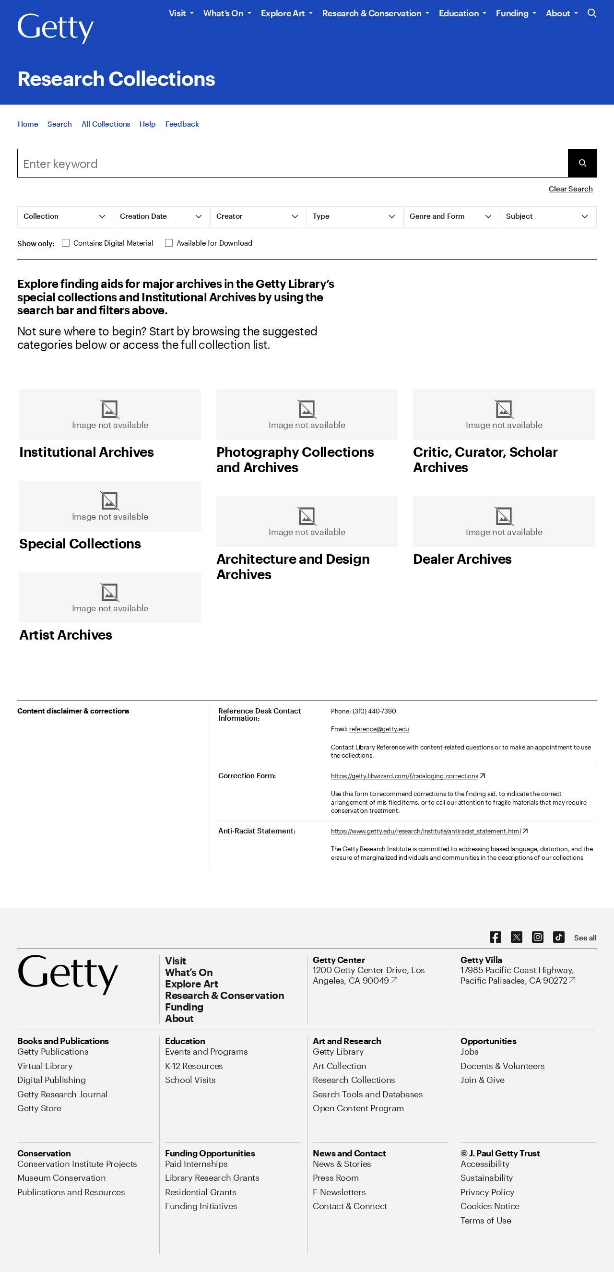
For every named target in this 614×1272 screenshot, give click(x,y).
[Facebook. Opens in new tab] (495, 937)
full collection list (224, 344)
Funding (512, 13)
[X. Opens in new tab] (516, 937)
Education (459, 13)
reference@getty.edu (379, 729)
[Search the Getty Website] (592, 14)
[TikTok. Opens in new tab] (559, 937)
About (558, 13)
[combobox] (292, 163)
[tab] (66, 217)
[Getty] (55, 29)
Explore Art (283, 13)
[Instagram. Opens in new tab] (537, 937)
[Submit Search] (582, 163)
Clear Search (570, 188)
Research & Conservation (372, 13)
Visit (177, 13)
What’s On (223, 13)
